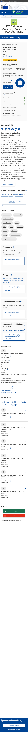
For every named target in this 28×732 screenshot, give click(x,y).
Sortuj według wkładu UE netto (14, 403)
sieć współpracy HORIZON (10, 392)
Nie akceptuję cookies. (14, 729)
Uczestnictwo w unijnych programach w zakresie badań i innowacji (13, 389)
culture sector (18, 215)
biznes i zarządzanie (7, 196)
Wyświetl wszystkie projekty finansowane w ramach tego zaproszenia (12, 336)
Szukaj (21, 6)
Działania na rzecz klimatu (9, 107)
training (5, 235)
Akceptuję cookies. (14, 725)
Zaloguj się (14, 6)
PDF (15, 515)
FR (12, 129)
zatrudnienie (19, 196)
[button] (17, 6)
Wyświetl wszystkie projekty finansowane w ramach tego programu (12, 261)
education (14, 231)
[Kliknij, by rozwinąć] (25, 410)
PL (19, 129)
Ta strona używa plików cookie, (10, 720)
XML (15, 511)
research (5, 231)
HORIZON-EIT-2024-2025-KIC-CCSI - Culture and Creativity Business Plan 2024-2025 (13, 280)
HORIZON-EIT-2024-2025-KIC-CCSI (13, 330)
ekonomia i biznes (18, 194)
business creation (15, 235)
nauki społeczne (5, 194)
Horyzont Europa (8, 16)
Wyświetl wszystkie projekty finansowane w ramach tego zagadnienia (12, 288)
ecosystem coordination (9, 239)
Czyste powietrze (7, 101)
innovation (20, 227)
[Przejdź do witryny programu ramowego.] (14, 22)
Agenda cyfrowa (7, 98)
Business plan (6, 215)
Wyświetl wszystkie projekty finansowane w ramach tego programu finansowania (12, 313)
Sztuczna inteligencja (8, 104)
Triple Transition (7, 223)
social (11, 227)
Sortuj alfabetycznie (5, 402)
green (17, 223)
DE (2, 129)
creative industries (8, 219)
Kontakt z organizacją (9, 387)
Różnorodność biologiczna (9, 110)
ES (9, 129)
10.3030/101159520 (8, 56)
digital (4, 227)
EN (5, 129)
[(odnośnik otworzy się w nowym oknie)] (6, 6)
